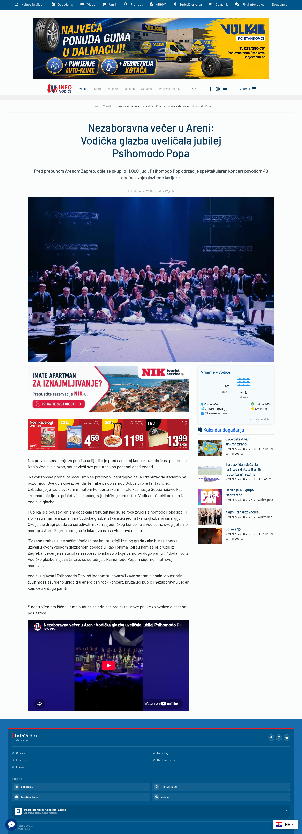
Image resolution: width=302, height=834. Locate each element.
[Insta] (218, 88)
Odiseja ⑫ (233, 529)
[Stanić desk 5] (108, 434)
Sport (97, 88)
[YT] (225, 88)
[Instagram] (279, 737)
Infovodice (158, 191)
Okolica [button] (130, 88)
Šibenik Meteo (263, 419)
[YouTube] (287, 737)
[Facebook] (211, 88)
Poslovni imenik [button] (169, 88)
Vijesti (170, 191)
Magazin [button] (113, 88)
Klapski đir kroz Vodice (242, 512)
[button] (194, 88)
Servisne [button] (147, 88)
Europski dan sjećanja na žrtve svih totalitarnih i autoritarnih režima (243, 469)
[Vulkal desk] (151, 48)
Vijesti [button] (83, 88)
